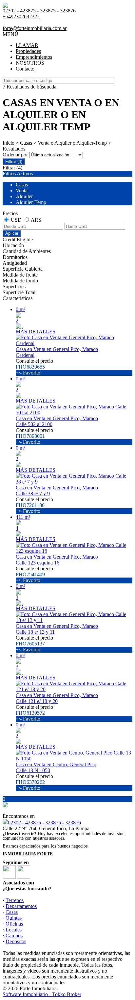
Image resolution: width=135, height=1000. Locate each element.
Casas (26, 143)
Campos (14, 935)
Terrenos (15, 900)
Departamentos (21, 906)
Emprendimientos (34, 57)
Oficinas (14, 924)
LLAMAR (27, 45)
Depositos (16, 941)
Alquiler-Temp (91, 143)
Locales (14, 929)
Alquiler (62, 143)
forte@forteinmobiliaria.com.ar (35, 28)
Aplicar (11, 233)
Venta (43, 143)
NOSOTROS (30, 63)
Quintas (14, 918)
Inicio (8, 143)
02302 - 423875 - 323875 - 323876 (44, 822)
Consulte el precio (34, 366)
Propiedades (28, 51)
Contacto (25, 68)
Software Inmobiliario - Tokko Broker (42, 994)
